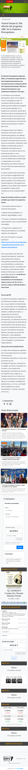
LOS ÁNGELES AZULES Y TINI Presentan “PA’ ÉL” (14, 430)
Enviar (20, 547)
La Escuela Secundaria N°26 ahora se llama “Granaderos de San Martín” (13, 486)
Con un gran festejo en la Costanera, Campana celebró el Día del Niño (11, 458)
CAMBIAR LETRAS (20, 653)
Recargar (19, 539)
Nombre (6, 507)
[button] (4, 1)
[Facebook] (17, 1)
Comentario (7, 514)
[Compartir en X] (7, 404)
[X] (14, 1)
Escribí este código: (10, 527)
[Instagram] (20, 1)
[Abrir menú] (3, 15)
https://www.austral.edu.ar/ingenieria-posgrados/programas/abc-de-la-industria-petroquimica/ (14, 244)
